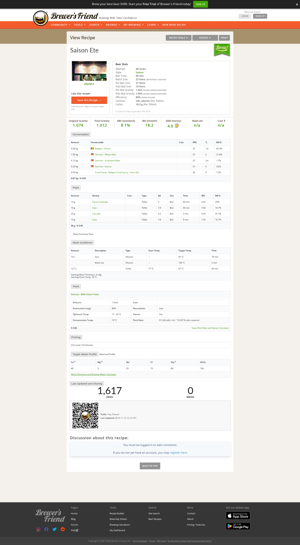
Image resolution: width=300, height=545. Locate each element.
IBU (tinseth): (149, 120)
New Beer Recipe (174, 24)
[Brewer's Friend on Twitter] (54, 530)
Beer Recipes (154, 519)
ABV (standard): (126, 120)
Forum (74, 524)
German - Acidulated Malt (107, 160)
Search (94, 24)
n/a (221, 125)
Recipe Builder (117, 513)
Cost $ (221, 120)
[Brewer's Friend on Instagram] (38, 530)
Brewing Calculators (120, 524)
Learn (151, 24)
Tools (78, 24)
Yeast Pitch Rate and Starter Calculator (210, 328)
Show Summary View (83, 234)
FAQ (73, 530)
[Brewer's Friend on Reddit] (63, 530)
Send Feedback (140, 540)
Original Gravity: (78, 120)
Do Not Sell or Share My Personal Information (190, 540)
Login (244, 16)
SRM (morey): (173, 120)
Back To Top (150, 465)
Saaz (94, 207)
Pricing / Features (196, 524)
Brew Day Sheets (118, 519)
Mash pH (197, 120)
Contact (191, 513)
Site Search (154, 513)
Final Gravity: (102, 120)
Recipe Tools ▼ (178, 37)
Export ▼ (205, 37)
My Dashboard (117, 530)
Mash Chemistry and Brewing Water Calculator (93, 374)
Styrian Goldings (100, 201)
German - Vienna (103, 166)
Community (59, 24)
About (190, 519)
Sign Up (200, 4)
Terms (152, 540)
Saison (140, 72)
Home (74, 513)
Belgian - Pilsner (103, 148)
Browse (111, 24)
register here (178, 453)
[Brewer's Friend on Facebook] (46, 530)
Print (224, 37)
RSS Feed (161, 540)
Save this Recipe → (89, 100)
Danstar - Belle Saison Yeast (85, 294)
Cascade (96, 213)
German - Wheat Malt (105, 154)
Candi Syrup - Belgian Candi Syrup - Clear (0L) (117, 172)
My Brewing (132, 24)
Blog (73, 519)
